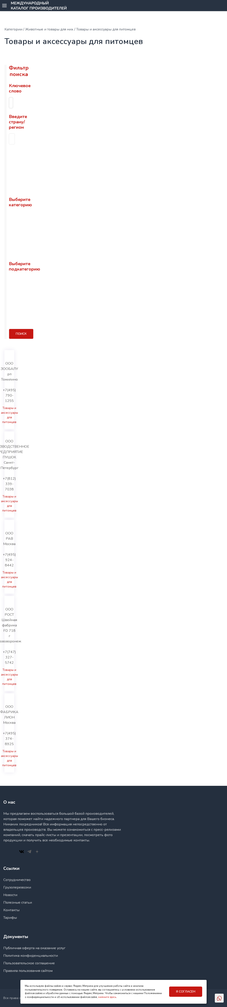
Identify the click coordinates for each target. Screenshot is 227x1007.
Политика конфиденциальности (30, 955)
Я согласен (185, 991)
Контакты (11, 910)
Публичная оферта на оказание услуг (34, 948)
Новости (10, 895)
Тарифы (10, 917)
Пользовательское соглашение (29, 963)
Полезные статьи (17, 902)
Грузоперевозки (17, 887)
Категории (13, 29)
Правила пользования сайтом (28, 970)
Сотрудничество (17, 879)
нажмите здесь (107, 997)
